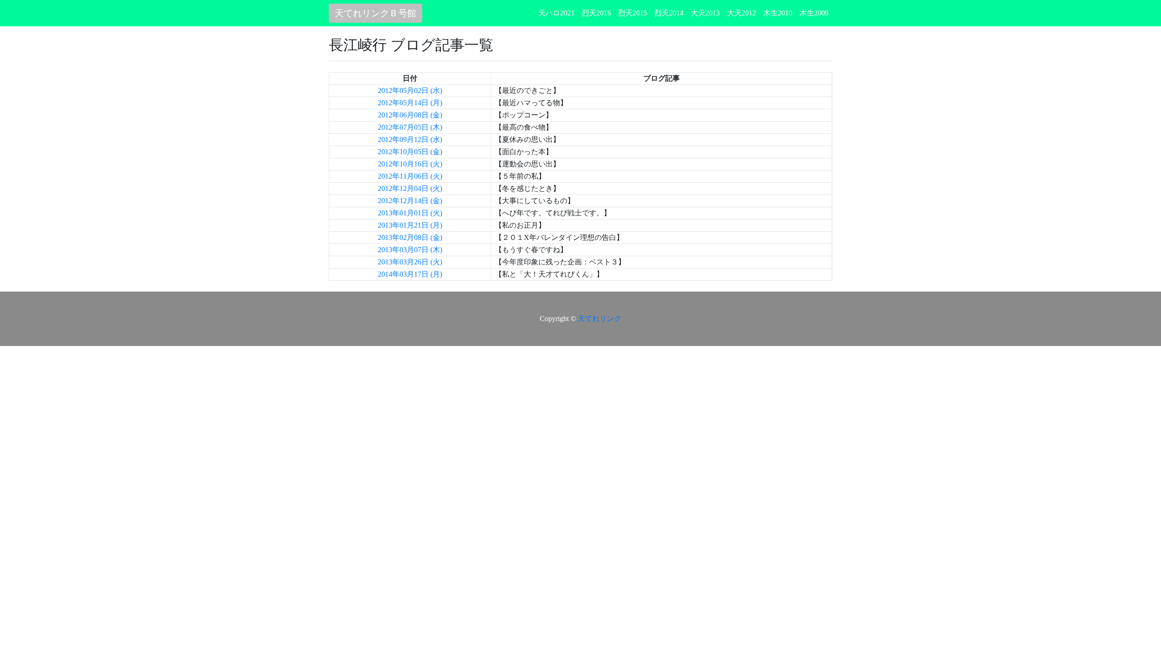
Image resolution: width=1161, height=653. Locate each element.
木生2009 (814, 13)
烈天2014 (668, 13)
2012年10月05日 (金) (410, 152)
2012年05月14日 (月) (410, 103)
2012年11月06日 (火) (410, 176)
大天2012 (741, 13)
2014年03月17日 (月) (410, 274)
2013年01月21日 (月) (410, 225)
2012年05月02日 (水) (410, 90)
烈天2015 (632, 13)
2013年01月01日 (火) (410, 213)
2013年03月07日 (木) (410, 249)
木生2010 (777, 13)
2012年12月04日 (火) (410, 188)
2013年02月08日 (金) (410, 237)
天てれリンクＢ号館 (375, 13)
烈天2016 (596, 13)
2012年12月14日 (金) (410, 201)
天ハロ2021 (556, 13)
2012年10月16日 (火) (410, 164)
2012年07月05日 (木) (410, 127)
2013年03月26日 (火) (410, 262)
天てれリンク (599, 318)
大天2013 (705, 13)
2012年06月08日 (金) (410, 115)
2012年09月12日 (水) (410, 139)
